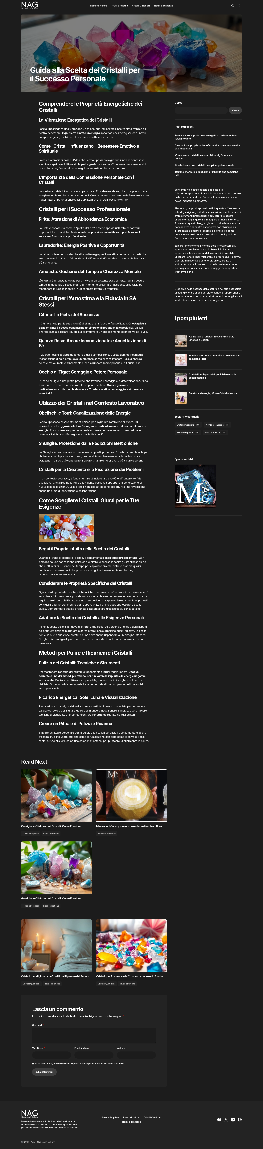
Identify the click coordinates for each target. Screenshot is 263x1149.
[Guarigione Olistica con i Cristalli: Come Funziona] (56, 867)
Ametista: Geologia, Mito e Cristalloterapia (213, 393)
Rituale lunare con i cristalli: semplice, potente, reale (204, 165)
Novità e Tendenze (107, 833)
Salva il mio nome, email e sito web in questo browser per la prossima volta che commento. (80, 1063)
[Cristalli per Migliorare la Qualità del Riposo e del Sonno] (56, 945)
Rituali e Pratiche (51, 906)
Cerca (178, 102)
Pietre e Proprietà (31, 906)
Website (121, 1048)
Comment (38, 1025)
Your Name (38, 1048)
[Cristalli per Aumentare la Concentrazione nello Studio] (131, 945)
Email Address (82, 1048)
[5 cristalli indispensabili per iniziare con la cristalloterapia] (181, 379)
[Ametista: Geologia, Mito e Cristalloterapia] (181, 398)
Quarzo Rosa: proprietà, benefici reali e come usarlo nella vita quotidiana (207, 147)
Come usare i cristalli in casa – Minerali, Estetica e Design (203, 157)
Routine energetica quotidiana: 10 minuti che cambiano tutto (206, 173)
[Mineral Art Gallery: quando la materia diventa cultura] (131, 795)
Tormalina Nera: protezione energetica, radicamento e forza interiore (205, 137)
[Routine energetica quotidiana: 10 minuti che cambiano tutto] (181, 360)
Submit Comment (44, 1072)
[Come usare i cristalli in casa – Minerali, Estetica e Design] (181, 341)
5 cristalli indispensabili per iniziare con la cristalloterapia (212, 376)
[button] (232, 5)
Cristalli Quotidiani (31, 983)
